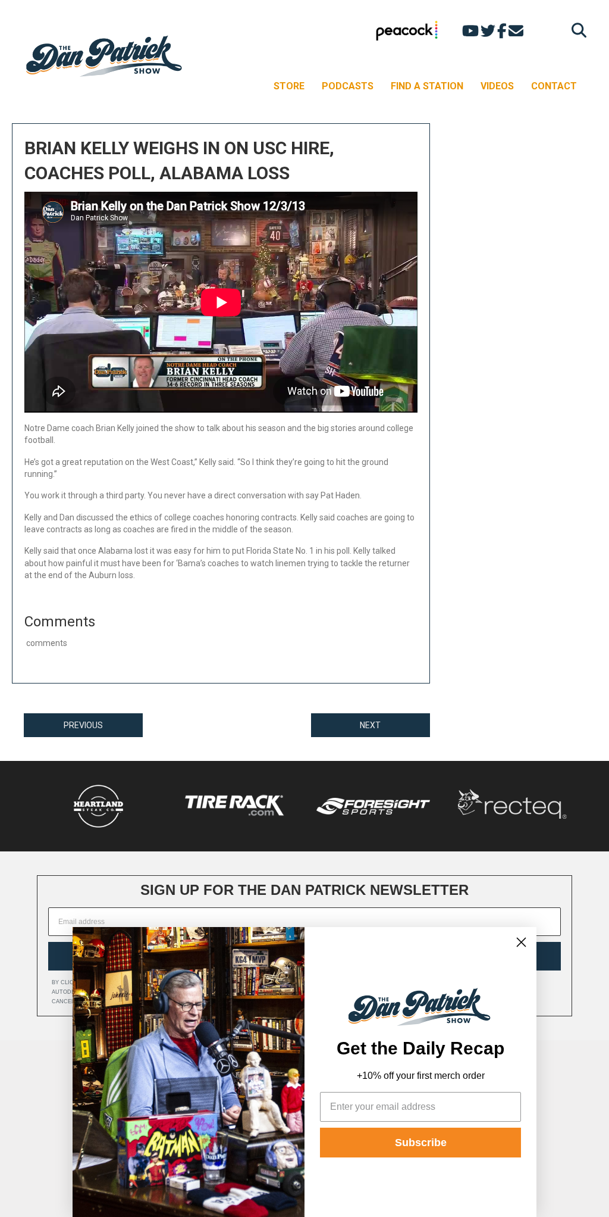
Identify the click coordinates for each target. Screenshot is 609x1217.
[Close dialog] (521, 942)
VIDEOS (497, 86)
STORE (289, 86)
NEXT (370, 725)
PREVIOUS (83, 725)
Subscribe (421, 1143)
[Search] (576, 30)
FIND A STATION (427, 86)
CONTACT (554, 86)
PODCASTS (347, 86)
